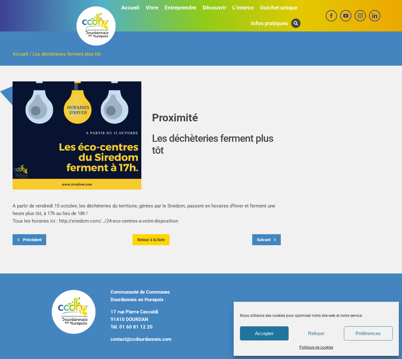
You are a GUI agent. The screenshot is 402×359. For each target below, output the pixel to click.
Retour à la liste (151, 239)
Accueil (20, 54)
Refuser (316, 333)
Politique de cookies (316, 347)
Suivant (264, 239)
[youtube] (345, 15)
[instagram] (360, 15)
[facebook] (331, 15)
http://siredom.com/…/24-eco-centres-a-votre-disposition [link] (118, 221)
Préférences (368, 333)
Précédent (31, 239)
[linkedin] (374, 15)
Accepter (264, 333)
